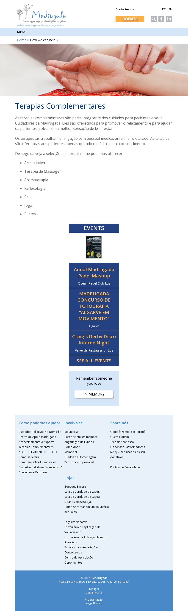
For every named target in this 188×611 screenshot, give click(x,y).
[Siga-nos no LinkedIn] (168, 17)
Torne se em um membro (81, 437)
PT (164, 9)
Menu (22, 31)
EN (170, 9)
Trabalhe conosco (122, 442)
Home (21, 40)
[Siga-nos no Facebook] (160, 17)
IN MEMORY (94, 394)
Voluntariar (71, 432)
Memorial (70, 452)
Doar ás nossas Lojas (78, 502)
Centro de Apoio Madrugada (37, 437)
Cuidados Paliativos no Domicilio (40, 432)
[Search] (153, 17)
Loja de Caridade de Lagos (82, 492)
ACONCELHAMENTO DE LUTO (38, 452)
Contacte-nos (125, 9)
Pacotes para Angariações (81, 547)
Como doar (72, 447)
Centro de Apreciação (78, 557)
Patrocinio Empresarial (79, 462)
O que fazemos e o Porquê (127, 432)
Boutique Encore (75, 487)
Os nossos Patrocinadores (127, 447)
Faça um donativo (76, 522)
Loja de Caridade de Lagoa (82, 497)
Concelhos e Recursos (33, 472)
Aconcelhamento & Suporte (36, 442)
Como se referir (29, 457)
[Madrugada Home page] (41, 25)
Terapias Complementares (36, 447)
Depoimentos (73, 562)
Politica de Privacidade (125, 467)
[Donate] (129, 17)
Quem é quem (119, 437)
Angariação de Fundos (79, 442)
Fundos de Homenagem (80, 457)
